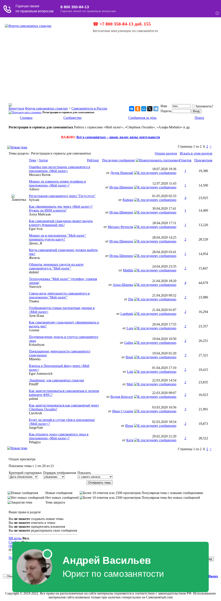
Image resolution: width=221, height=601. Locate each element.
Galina (128, 342)
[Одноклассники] (137, 108)
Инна (129, 425)
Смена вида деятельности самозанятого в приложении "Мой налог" (59, 295)
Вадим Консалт (121, 397)
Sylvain (34, 200)
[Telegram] (155, 108)
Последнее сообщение (118, 160)
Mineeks (35, 359)
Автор (43, 160)
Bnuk (129, 357)
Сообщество (72, 118)
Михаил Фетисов (120, 227)
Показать (84, 473)
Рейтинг (93, 160)
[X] (149, 108)
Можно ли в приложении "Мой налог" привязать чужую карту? (57, 237)
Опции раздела (166, 153)
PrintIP (33, 384)
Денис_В (35, 243)
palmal (33, 398)
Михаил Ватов (40, 175)
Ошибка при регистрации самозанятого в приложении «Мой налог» (59, 169)
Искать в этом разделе (196, 153)
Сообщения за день (142, 118)
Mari (130, 384)
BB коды (15, 538)
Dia (130, 299)
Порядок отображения (59, 473)
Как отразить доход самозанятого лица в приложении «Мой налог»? (58, 436)
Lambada (126, 314)
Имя (164, 106)
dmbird (34, 272)
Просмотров (203, 160)
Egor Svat (36, 229)
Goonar (34, 330)
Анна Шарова (123, 285)
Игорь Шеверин (121, 187)
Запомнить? (204, 106)
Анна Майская (40, 214)
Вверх (213, 576)
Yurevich (35, 287)
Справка (26, 118)
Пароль (166, 111)
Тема (32, 160)
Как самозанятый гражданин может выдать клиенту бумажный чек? (61, 223)
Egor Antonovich (40, 373)
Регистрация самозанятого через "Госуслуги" (62, 196)
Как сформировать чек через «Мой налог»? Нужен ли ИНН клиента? (61, 208)
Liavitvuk (35, 413)
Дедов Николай (121, 173)
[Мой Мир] (143, 108)
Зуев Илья (36, 315)
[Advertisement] (110, 65)
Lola (130, 371)
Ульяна (34, 301)
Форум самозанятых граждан (46, 108)
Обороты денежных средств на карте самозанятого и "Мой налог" (56, 266)
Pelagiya (35, 442)
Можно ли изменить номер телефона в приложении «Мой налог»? (57, 183)
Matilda (128, 270)
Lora (130, 328)
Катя (129, 440)
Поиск (199, 118)
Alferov (34, 189)
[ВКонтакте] (131, 108)
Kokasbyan (36, 344)
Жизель (34, 258)
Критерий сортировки (25, 473)
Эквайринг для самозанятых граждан (56, 380)
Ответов (185, 160)
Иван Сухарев (122, 411)
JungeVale (36, 427)
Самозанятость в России (89, 108)
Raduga (128, 200)
